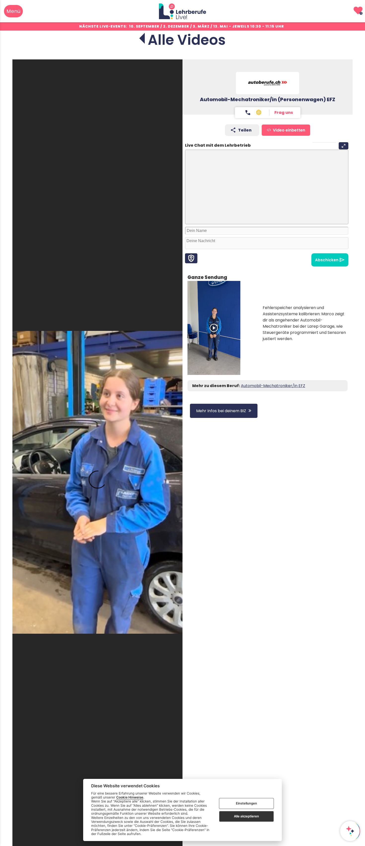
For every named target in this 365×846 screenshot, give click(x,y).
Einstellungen (246, 803)
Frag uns (283, 112)
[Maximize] (343, 145)
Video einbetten (289, 130)
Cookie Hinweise (129, 797)
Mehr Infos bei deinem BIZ (221, 411)
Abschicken (326, 260)
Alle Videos (187, 40)
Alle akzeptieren (246, 816)
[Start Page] (182, 11)
